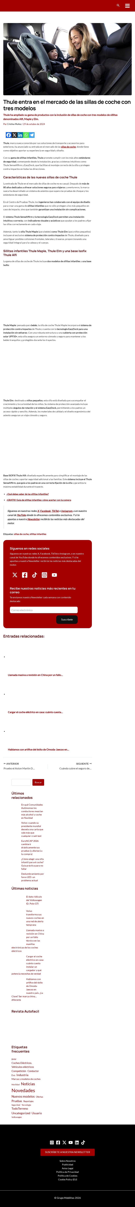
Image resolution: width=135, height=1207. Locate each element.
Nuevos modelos (23, 1096)
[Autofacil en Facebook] (24, 577)
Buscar (38, 782)
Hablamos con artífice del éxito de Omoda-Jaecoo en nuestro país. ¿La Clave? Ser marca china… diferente (27, 989)
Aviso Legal (67, 1168)
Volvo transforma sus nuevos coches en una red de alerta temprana (35, 918)
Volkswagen (17, 1117)
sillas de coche (68, 146)
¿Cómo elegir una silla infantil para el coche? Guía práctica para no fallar (32, 864)
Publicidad (67, 1164)
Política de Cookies (67, 1175)
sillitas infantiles (38, 534)
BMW (14, 1059)
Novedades (23, 1090)
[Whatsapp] (26, 135)
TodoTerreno (20, 1108)
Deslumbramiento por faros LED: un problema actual (32, 877)
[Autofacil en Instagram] (44, 577)
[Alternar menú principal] (127, 5)
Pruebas (17, 1101)
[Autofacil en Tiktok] (34, 576)
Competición (19, 1070)
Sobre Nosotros (68, 1160)
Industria (22, 1075)
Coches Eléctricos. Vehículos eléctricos (23, 1064)
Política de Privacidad (67, 1171)
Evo (13, 1075)
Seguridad (16, 1105)
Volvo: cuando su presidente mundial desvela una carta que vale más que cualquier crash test (32, 829)
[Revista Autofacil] (28, 1025)
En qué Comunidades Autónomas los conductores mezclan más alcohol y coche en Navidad (32, 811)
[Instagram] (52, 1142)
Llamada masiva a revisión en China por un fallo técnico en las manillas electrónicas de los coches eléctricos (28, 940)
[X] (14, 135)
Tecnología (26, 1105)
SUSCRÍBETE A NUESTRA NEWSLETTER (67, 1152)
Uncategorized (21, 1113)
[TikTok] (83, 1142)
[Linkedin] (20, 135)
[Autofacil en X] (15, 576)
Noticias (28, 1083)
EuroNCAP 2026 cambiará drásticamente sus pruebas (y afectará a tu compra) (31, 847)
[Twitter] (64, 1142)
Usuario (37, 1113)
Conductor (33, 1070)
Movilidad (16, 1084)
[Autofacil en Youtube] (54, 576)
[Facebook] (9, 135)
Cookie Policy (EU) (67, 1179)
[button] (118, 5)
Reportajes (28, 1101)
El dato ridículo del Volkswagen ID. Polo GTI (34, 900)
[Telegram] (32, 135)
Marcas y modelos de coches (26, 1079)
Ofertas (39, 1096)
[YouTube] (70, 1142)
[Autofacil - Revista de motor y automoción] (15, 5)
